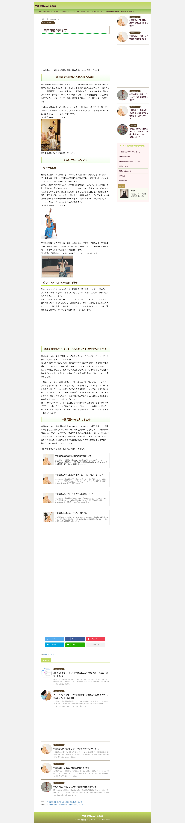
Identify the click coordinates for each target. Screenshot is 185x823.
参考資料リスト (97, 11)
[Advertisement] (75, 51)
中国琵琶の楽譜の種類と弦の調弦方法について (73, 456)
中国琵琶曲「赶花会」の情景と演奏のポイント (71, 768)
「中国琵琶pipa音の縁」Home (47, 11)
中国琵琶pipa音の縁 (45, 6)
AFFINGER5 (106, 820)
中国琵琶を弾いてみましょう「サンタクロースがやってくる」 (77, 749)
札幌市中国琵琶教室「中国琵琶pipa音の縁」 (121, 11)
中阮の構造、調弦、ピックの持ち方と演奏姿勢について (74, 787)
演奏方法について (48, 654)
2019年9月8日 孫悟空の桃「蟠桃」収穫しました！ (66, 805)
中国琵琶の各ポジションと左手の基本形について (64, 802)
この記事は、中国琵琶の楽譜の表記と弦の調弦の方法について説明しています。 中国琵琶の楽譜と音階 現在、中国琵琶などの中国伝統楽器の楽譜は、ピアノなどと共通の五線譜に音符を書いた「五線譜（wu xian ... (81, 462)
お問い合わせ (65, 11)
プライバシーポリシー (81, 11)
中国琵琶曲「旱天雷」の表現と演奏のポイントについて (138, 23)
